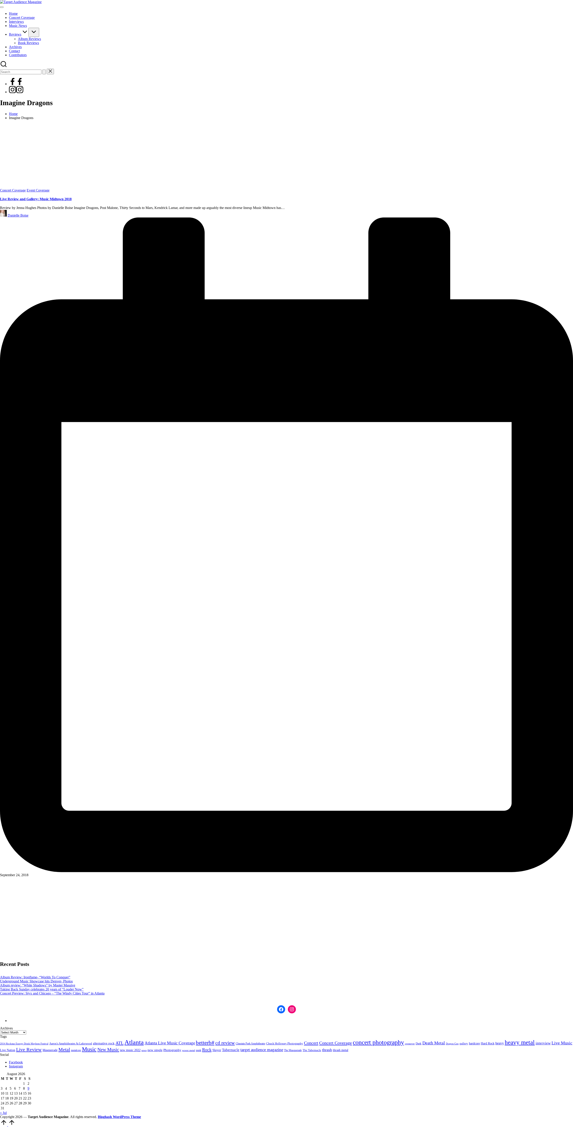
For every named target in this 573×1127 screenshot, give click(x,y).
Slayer (216, 1050)
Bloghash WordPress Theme (119, 1117)
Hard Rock (487, 1043)
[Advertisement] (286, 155)
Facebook (16, 1062)
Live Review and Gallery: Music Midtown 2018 (36, 199)
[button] (44, 72)
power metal (188, 1050)
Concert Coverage (13, 190)
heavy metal (520, 1042)
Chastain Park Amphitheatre (250, 1043)
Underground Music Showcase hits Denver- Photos (36, 981)
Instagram (16, 1066)
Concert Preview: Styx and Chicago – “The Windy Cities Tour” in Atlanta (52, 993)
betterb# (205, 1043)
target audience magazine (261, 1049)
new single (155, 1050)
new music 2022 (130, 1050)
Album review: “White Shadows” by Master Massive (37, 985)
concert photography (378, 1042)
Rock (207, 1049)
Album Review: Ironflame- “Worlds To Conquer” (35, 977)
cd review (225, 1043)
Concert (311, 1042)
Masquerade (50, 1050)
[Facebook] (16, 84)
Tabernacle (230, 1050)
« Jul (3, 1113)
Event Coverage (38, 190)
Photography (172, 1050)
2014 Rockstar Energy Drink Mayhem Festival (24, 1043)
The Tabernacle (312, 1050)
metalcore (76, 1050)
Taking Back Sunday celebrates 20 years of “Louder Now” (41, 989)
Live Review (29, 1049)
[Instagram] (16, 92)
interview (543, 1043)
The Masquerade (293, 1050)
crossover (410, 1043)
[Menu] (2, 7)
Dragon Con (452, 1043)
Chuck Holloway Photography (284, 1043)
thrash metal (340, 1050)
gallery (464, 1043)
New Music (108, 1049)
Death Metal (433, 1042)
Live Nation (7, 1050)
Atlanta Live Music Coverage (170, 1043)
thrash (327, 1050)
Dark (418, 1043)
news (144, 1050)
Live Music (562, 1043)
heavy (499, 1043)
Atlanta (134, 1042)
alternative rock (104, 1043)
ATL (119, 1042)
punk (198, 1050)
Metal (64, 1049)
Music (89, 1049)
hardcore (474, 1043)
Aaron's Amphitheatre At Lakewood (70, 1043)
